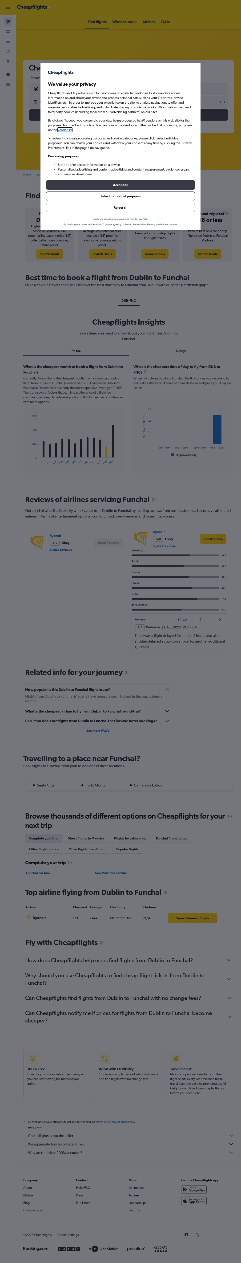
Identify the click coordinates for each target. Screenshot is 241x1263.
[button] (120, 185)
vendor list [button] (65, 130)
